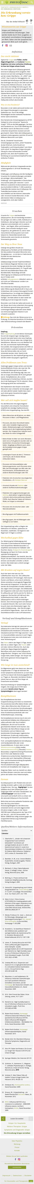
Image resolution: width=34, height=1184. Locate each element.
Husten (27, 62)
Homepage (9, 985)
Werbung (17, 1144)
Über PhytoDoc (17, 1141)
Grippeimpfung (9, 334)
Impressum (6, 1175)
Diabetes (21, 485)
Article (16, 1108)
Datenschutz (17, 1175)
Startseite (4, 7)
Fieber (6, 642)
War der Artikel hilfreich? (15, 22)
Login (31, 1181)
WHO (7, 1102)
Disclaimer (28, 1175)
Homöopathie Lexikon (22, 1085)
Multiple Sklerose (21, 480)
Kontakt (17, 1150)
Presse (17, 1147)
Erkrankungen (15, 7)
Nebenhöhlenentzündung (10, 749)
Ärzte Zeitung (23, 889)
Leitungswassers (13, 279)
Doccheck (21, 1094)
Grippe (24, 7)
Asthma (5, 495)
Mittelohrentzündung (8, 747)
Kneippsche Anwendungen (22, 550)
